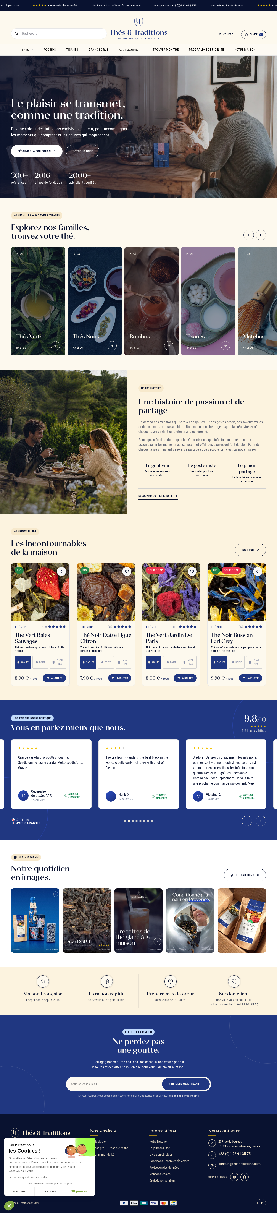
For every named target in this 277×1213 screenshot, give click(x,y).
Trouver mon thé (166, 50)
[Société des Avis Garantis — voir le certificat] (25, 821)
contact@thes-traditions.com (239, 1164)
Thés (25, 50)
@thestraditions (242, 875)
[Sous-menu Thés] (32, 50)
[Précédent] (248, 235)
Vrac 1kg (60, 662)
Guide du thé (98, 1141)
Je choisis (49, 1191)
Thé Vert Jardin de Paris (169, 638)
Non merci (19, 1191)
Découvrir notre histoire (155, 496)
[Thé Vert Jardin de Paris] (171, 592)
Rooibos (49, 50)
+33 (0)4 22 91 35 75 (184, 5)
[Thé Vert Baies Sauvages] (40, 592)
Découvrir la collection (34, 151)
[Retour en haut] (261, 1203)
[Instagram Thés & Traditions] (234, 1177)
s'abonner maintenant (184, 1084)
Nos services (103, 1131)
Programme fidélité (102, 1154)
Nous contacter (224, 1131)
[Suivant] (261, 235)
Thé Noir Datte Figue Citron (105, 638)
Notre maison (245, 50)
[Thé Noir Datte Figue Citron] (106, 592)
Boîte (42, 662)
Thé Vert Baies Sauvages (32, 638)
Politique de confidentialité (183, 1095)
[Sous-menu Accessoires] (141, 50)
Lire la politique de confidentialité (28, 1177)
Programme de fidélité (206, 50)
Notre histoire (83, 151)
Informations (162, 1131)
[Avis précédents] (247, 821)
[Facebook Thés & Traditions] (244, 1177)
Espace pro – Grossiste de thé (109, 1148)
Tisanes (72, 50)
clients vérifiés (55, 5)
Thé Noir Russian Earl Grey (232, 638)
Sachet (25, 662)
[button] (9, 1205)
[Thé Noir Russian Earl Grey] (237, 592)
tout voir (248, 549)
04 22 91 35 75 (247, 1004)
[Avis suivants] (261, 821)
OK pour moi (80, 1191)
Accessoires (128, 50)
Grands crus (98, 50)
